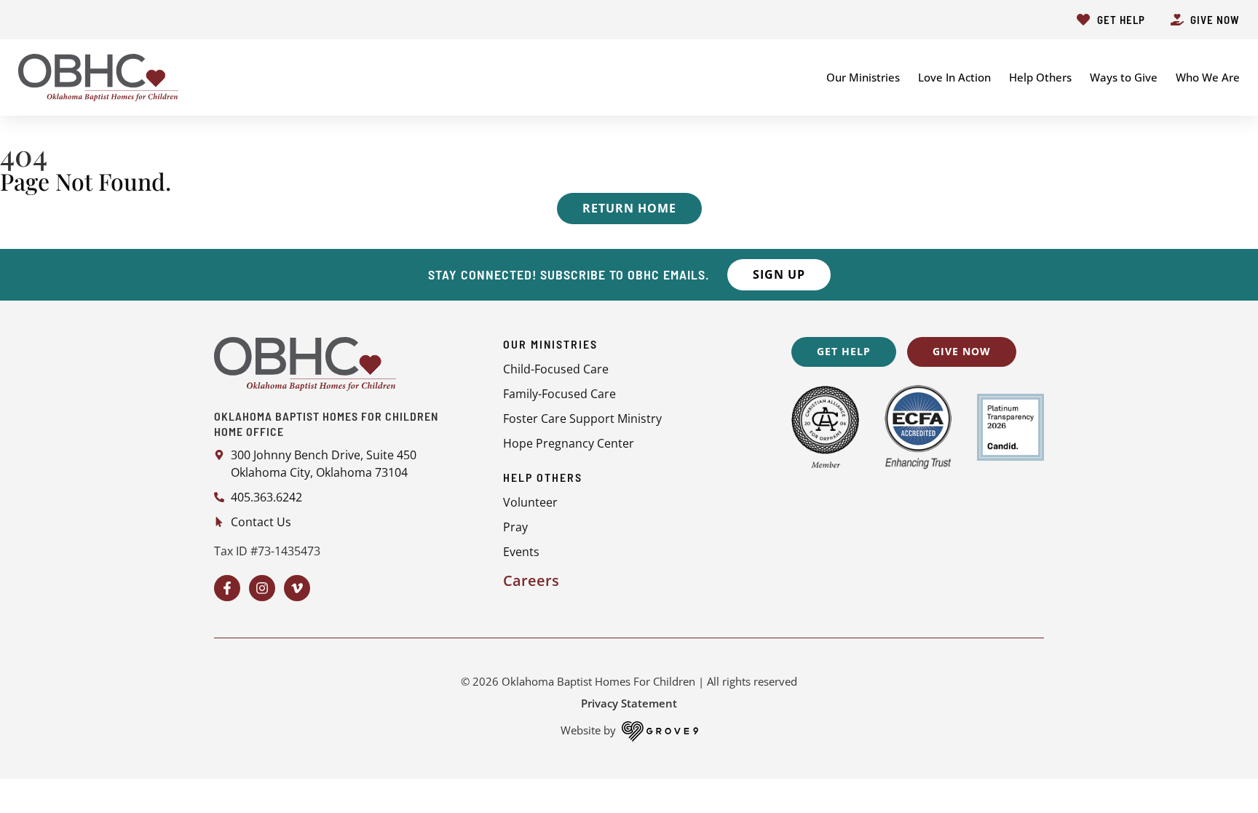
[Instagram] (262, 588)
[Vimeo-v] (297, 588)
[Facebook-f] (227, 588)
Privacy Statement (629, 703)
